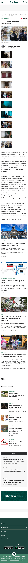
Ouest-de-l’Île (12, 391)
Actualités (3, 240)
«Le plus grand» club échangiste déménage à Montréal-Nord (16, 429)
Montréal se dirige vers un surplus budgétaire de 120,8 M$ (13, 244)
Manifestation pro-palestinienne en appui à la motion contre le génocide (13, 318)
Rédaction (21, 421)
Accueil (3, 14)
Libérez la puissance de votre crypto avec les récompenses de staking (13, 481)
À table (10, 415)
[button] (2, 2)
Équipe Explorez (14, 484)
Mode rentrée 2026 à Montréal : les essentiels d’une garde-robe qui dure (14, 460)
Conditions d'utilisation (14, 560)
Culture (11, 403)
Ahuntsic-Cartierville (19, 14)
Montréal (3, 314)
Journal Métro (14, 463)
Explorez (14, 453)
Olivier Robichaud (13, 256)
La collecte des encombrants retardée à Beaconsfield (16, 395)
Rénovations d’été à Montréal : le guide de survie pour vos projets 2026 (14, 470)
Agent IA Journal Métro (15, 293)
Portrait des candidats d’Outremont (15, 442)
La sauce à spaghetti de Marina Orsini (16, 418)
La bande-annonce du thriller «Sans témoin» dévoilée (16, 407)
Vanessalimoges (23, 445)
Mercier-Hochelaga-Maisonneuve (8, 278)
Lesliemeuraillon (22, 433)
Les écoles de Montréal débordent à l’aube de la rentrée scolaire (13, 356)
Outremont (11, 439)
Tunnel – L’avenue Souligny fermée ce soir (13, 282)
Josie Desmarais (12, 46)
